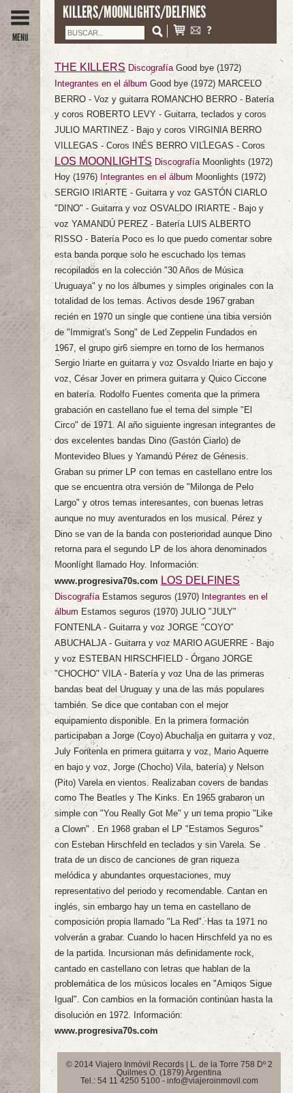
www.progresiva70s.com (108, 581)
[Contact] (195, 31)
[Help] (209, 31)
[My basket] (179, 31)
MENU (20, 37)
